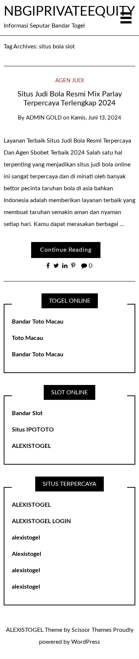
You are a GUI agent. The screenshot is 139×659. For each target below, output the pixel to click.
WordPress (85, 642)
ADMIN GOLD (44, 118)
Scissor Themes (92, 630)
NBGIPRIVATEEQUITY (69, 11)
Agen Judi (69, 80)
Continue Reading (66, 250)
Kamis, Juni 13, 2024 (96, 118)
